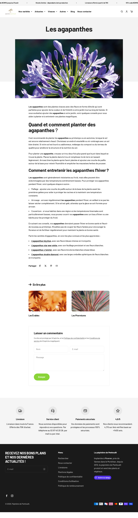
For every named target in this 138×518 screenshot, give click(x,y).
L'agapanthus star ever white (44, 245)
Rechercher (63, 458)
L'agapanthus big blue (41, 241)
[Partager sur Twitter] (45, 266)
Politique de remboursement (71, 486)
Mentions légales (65, 472)
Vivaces (51, 11)
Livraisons (62, 467)
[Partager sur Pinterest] (51, 266)
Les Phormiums (79, 315)
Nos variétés (24, 11)
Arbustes (39, 11)
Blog (73, 11)
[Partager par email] (57, 266)
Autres (63, 11)
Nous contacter (84, 11)
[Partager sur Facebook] (40, 266)
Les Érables (34, 315)
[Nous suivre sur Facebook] (6, 495)
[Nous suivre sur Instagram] (12, 495)
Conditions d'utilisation (68, 481)
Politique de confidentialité (74, 338)
